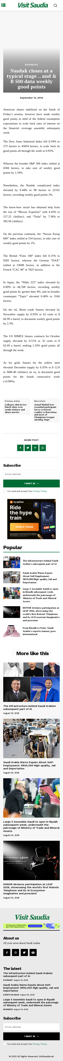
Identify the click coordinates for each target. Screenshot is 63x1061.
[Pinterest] (35, 448)
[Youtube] (33, 952)
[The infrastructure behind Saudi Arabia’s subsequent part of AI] (11, 562)
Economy (8, 980)
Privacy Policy (40, 491)
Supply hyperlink (13, 389)
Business (31, 64)
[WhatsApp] (42, 448)
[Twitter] (28, 448)
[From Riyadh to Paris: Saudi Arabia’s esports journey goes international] (11, 631)
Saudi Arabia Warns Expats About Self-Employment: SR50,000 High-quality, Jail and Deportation (40, 577)
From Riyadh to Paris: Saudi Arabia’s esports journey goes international (39, 631)
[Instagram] (15, 952)
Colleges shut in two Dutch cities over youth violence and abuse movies (15, 408)
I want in (29, 483)
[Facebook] (20, 448)
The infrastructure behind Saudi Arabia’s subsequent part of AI (40, 562)
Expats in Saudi (11, 995)
